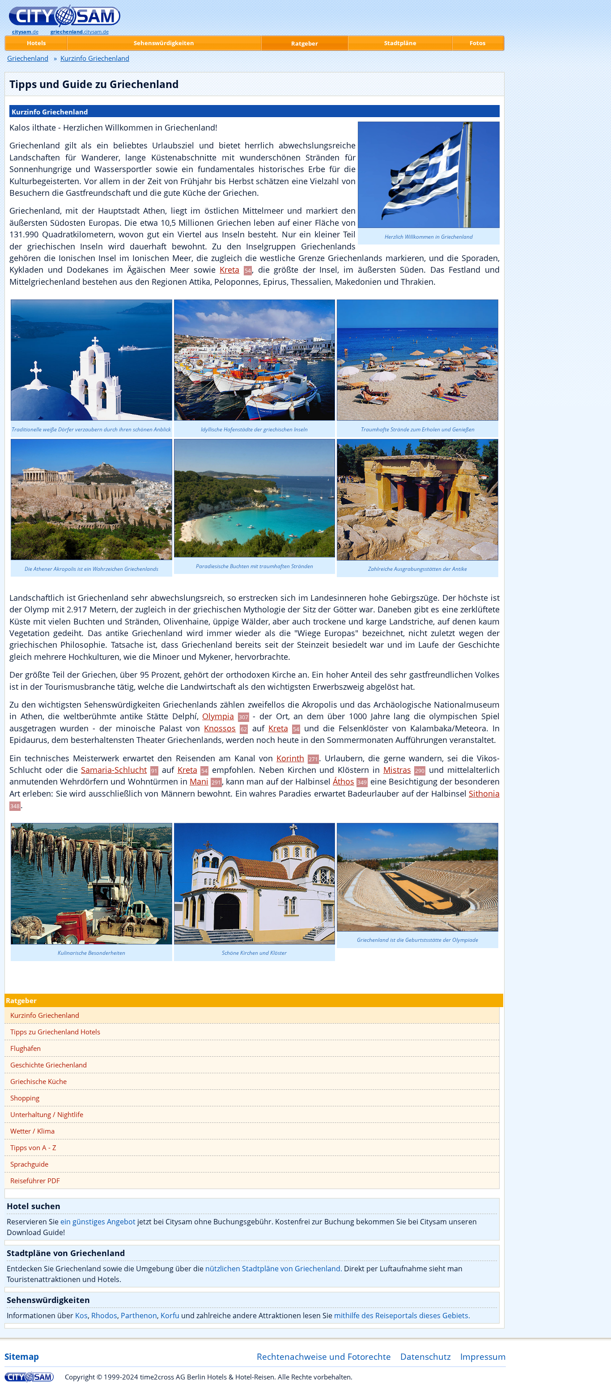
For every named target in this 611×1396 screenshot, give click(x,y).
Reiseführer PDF (35, 1180)
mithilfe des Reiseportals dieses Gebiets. (402, 1315)
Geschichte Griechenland (48, 1064)
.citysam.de (80, 32)
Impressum (483, 1356)
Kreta (229, 269)
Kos (81, 1315)
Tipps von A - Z (33, 1147)
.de (25, 32)
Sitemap (21, 1356)
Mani (199, 781)
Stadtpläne (400, 43)
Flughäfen (25, 1048)
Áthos (343, 781)
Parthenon (139, 1315)
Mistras (397, 769)
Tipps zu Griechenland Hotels (55, 1031)
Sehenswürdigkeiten (164, 43)
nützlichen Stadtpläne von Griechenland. (273, 1269)
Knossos (220, 728)
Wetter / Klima (32, 1130)
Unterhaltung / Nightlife (46, 1114)
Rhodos (104, 1315)
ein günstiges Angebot (98, 1222)
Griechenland (27, 58)
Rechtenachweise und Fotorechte (324, 1356)
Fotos (477, 43)
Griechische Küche (38, 1081)
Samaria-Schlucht (114, 769)
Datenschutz (425, 1356)
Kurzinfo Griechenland (44, 1015)
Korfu (170, 1315)
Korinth (290, 758)
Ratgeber (21, 1000)
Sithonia (484, 793)
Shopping (24, 1097)
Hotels (36, 43)
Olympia (218, 716)
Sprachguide (29, 1164)
